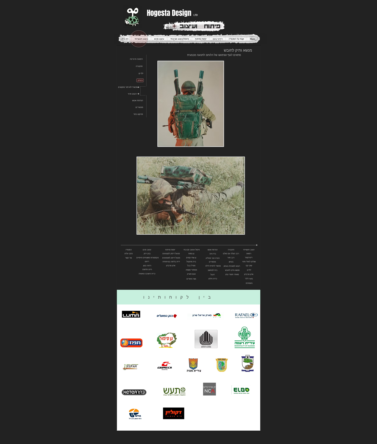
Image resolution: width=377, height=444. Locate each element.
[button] (191, 104)
